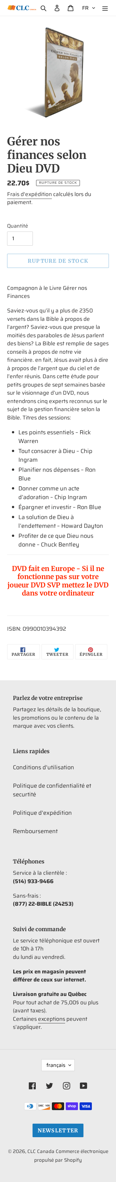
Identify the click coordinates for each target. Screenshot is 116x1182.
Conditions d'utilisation (43, 767)
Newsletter (58, 1130)
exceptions (51, 1019)
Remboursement (35, 831)
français (55, 1065)
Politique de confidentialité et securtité (52, 790)
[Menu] (105, 7)
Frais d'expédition (29, 194)
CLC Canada (40, 1151)
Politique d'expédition (42, 812)
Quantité (17, 226)
